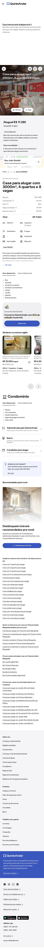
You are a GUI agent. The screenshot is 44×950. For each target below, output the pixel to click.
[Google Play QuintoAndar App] (9, 918)
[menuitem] (6, 172)
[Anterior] (31, 386)
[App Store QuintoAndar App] (23, 918)
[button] (22, 429)
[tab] (9, 273)
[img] (17, 345)
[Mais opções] (40, 69)
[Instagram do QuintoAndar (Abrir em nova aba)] (9, 884)
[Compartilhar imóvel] (30, 69)
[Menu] (3, 4)
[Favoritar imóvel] (35, 69)
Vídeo (29, 110)
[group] (17, 356)
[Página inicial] (16, 4)
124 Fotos (18, 110)
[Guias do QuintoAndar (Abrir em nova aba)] (13, 884)
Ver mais (8, 265)
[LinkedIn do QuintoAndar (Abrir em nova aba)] (17, 884)
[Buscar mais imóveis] (4, 69)
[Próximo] (38, 386)
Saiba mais (22, 323)
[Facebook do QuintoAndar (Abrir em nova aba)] (4, 884)
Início (5, 172)
